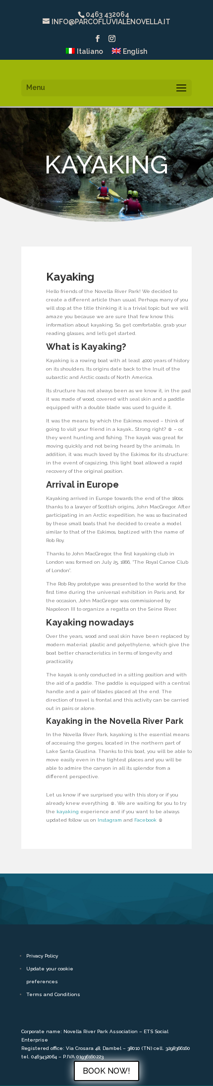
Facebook (145, 820)
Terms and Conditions (53, 994)
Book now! (106, 1071)
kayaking (67, 811)
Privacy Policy (42, 956)
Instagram (110, 820)
